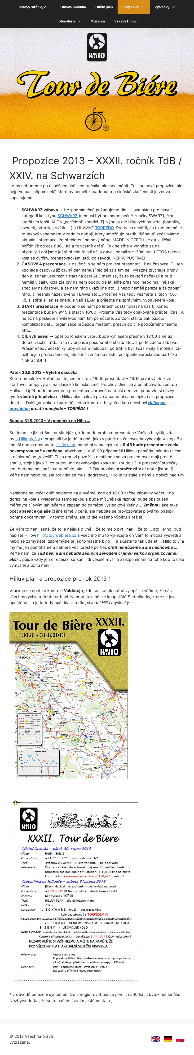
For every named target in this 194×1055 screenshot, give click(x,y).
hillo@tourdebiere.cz (56, 535)
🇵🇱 (180, 1038)
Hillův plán (104, 7)
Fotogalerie (66, 21)
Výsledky (161, 7)
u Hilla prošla (27, 439)
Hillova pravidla (73, 7)
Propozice (130, 7)
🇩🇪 (167, 1038)
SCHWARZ (67, 215)
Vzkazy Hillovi (125, 21)
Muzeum (98, 21)
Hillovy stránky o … (35, 7)
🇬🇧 (155, 1038)
